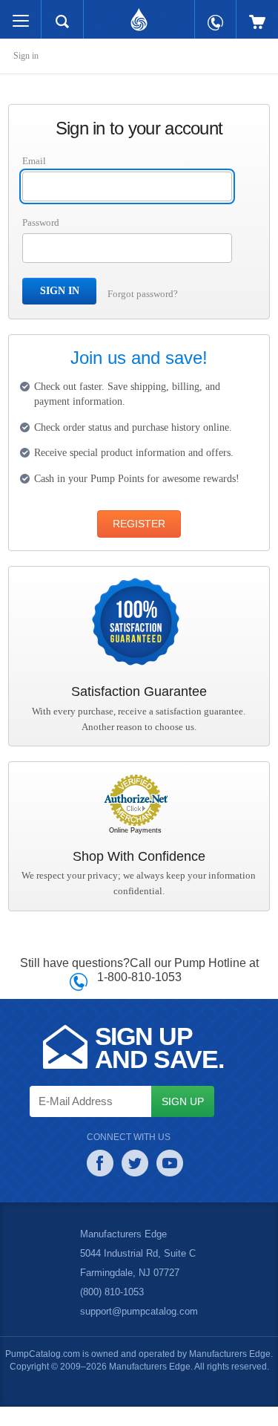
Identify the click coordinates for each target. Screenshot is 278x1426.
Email (34, 161)
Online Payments (135, 850)
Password (43, 223)
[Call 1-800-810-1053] (215, 15)
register (138, 544)
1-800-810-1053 (139, 996)
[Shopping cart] (257, 14)
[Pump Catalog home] (139, 15)
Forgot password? (146, 294)
